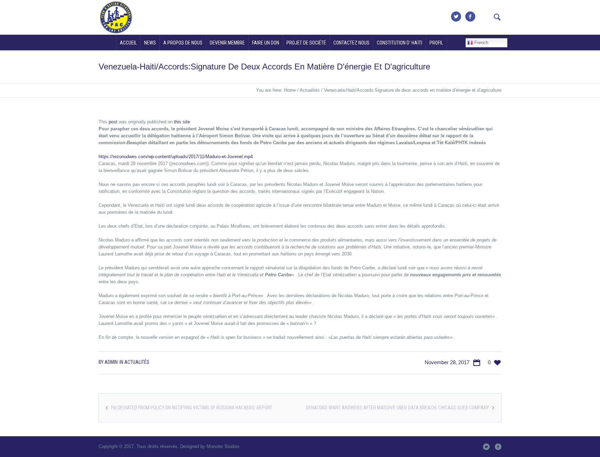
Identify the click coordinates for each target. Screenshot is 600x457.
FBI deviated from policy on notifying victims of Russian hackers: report (191, 407)
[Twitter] (456, 16)
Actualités (310, 90)
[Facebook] (470, 16)
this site (182, 121)
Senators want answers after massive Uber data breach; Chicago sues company (397, 407)
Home (290, 90)
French (480, 42)
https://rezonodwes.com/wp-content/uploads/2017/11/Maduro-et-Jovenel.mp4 (176, 156)
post (113, 121)
